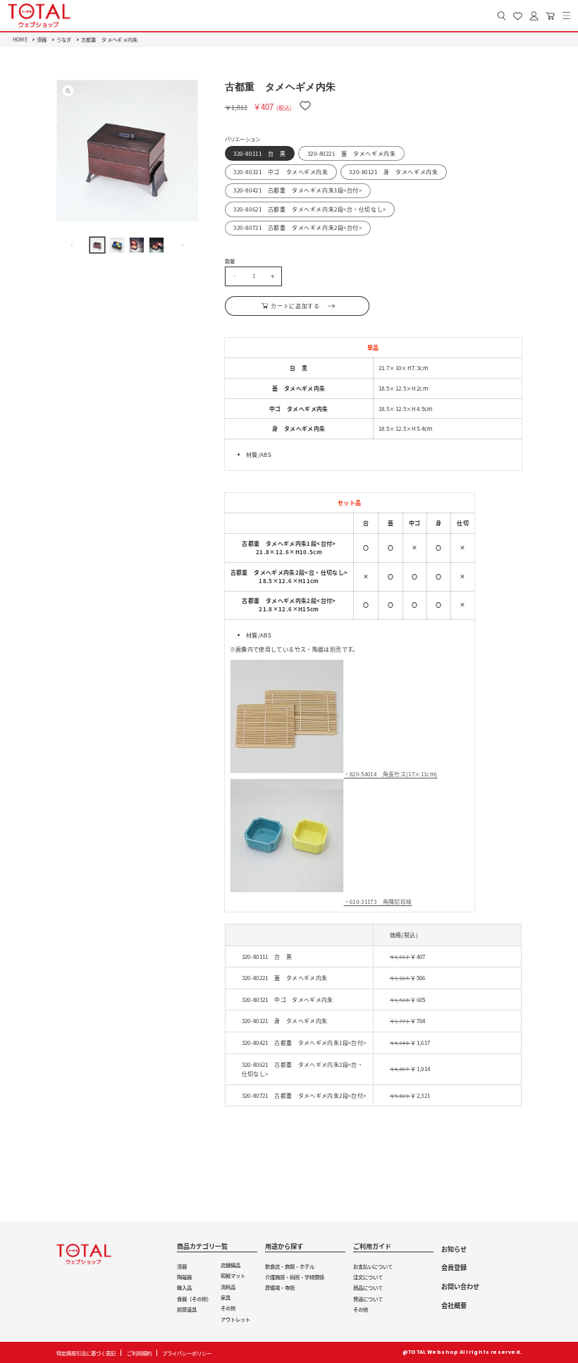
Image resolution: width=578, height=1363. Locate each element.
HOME (20, 39)
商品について (368, 1287)
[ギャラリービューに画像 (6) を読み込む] (136, 244)
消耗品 (228, 1286)
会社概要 (454, 1305)
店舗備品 (230, 1265)
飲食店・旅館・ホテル (289, 1266)
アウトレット (235, 1319)
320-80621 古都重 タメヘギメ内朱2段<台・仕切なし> (309, 209)
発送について (368, 1298)
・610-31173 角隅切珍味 (378, 901)
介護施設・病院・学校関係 (294, 1277)
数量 (230, 260)
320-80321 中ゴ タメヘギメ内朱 (280, 172)
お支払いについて (373, 1266)
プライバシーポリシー (186, 1353)
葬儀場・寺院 (280, 1287)
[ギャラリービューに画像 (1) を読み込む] (97, 244)
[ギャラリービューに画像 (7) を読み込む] (156, 244)
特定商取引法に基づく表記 (86, 1353)
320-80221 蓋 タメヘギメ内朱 (351, 153)
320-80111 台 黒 (259, 153)
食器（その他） (194, 1298)
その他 (228, 1308)
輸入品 (184, 1287)
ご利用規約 (139, 1353)
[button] (566, 16)
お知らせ (454, 1249)
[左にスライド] (71, 244)
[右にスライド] (182, 244)
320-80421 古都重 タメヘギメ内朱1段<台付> (297, 190)
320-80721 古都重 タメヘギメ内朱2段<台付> (297, 227)
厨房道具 (187, 1309)
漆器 (42, 39)
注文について (368, 1277)
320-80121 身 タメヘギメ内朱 (393, 172)
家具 (225, 1297)
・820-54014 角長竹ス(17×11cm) (391, 774)
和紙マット (233, 1275)
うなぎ (64, 39)
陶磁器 (184, 1277)
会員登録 (454, 1267)
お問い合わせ (460, 1286)
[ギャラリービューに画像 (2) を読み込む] (117, 244)
